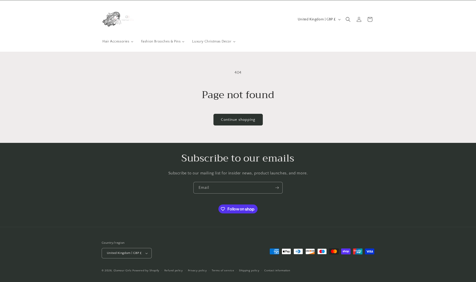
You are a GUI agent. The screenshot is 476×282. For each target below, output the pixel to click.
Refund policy (173, 270)
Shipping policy (249, 270)
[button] (348, 19)
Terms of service (223, 270)
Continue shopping (238, 120)
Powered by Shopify (145, 270)
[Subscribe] (276, 188)
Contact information (277, 270)
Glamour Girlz (123, 270)
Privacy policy (197, 270)
